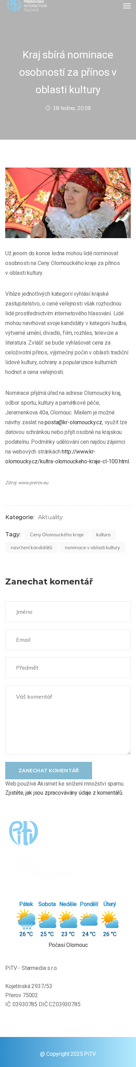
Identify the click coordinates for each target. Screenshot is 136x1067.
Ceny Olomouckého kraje (57, 534)
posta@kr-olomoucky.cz (73, 422)
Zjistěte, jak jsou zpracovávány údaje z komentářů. (64, 792)
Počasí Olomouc (68, 945)
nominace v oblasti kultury (92, 547)
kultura (103, 534)
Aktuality (50, 517)
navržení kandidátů (31, 547)
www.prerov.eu (33, 482)
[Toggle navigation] (127, 6)
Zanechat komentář (48, 770)
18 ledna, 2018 (72, 107)
